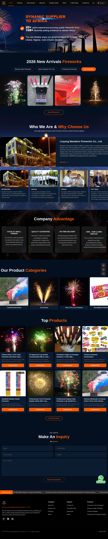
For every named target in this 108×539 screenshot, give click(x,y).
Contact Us (85, 3)
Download (70, 511)
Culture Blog (74, 3)
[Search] (93, 3)
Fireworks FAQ (71, 508)
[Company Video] (28, 152)
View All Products (53, 112)
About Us (42, 3)
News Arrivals (31, 3)
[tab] (48, 49)
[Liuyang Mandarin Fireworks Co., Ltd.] (4, 3)
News (64, 3)
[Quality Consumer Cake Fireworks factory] (54, 29)
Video (68, 514)
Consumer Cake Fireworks (95, 505)
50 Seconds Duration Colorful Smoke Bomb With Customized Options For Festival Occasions (31, 492)
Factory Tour (51, 508)
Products (19, 3)
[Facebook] (3, 519)
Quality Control (53, 3)
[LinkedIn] (12, 519)
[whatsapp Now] (100, 483)
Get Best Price (13, 365)
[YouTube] (8, 519)
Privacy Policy (102, 531)
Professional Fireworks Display (96, 514)
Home (11, 3)
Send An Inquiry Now (54, 479)
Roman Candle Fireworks (95, 508)
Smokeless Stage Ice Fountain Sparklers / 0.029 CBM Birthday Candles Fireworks (67, 357)
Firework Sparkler (92, 511)
